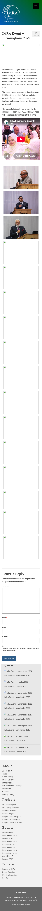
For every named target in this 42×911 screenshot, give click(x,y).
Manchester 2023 (9, 841)
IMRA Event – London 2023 (15, 686)
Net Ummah (25, 905)
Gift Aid (5, 878)
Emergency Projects (10, 807)
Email (4, 627)
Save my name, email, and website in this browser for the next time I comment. (21, 649)
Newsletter (6, 789)
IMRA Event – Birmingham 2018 (17, 730)
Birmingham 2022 (9, 844)
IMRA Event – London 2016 (15, 752)
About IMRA (7, 771)
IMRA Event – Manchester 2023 (17, 697)
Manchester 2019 (9, 850)
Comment (6, 586)
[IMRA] (11, 13)
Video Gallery (7, 777)
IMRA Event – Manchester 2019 (17, 719)
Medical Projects (9, 804)
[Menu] (36, 6)
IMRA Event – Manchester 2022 (17, 708)
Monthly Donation (9, 875)
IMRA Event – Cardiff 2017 (15, 741)
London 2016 (7, 859)
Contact (5, 792)
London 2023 (7, 838)
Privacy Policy (8, 795)
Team (4, 774)
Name (4, 617)
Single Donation (8, 872)
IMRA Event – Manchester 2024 (17, 675)
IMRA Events (7, 832)
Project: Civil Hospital (11, 819)
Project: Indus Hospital (11, 816)
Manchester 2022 (9, 847)
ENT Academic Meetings (12, 786)
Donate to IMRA (8, 869)
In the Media (7, 783)
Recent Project (8, 813)
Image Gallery (8, 780)
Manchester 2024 (9, 835)
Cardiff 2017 (7, 856)
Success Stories (9, 811)
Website (5, 636)
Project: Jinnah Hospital (12, 822)
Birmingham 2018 (9, 853)
